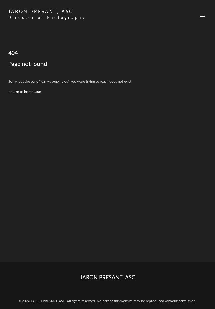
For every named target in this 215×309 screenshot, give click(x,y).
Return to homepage (24, 92)
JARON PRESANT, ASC (107, 278)
